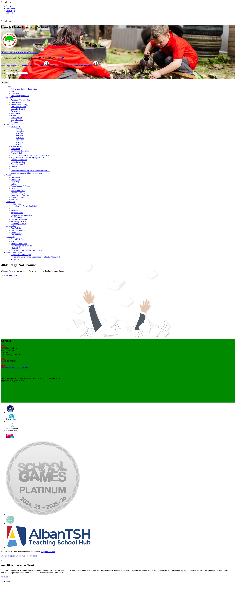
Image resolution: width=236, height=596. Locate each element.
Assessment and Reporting (21, 164)
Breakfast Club (16, 199)
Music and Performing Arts (21, 215)
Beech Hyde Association (20, 239)
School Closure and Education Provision (26, 173)
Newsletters (10, 8)
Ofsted (13, 91)
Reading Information (19, 160)
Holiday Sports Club (19, 244)
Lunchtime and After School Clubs (24, 206)
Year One (19, 133)
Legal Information (48, 552)
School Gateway (17, 197)
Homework (15, 166)
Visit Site (4, 577)
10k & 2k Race (17, 248)
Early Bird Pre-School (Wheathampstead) (27, 250)
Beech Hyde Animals (19, 219)
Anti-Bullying (16, 228)
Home (8, 87)
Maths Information (18, 162)
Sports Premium (17, 120)
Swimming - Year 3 (18, 224)
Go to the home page (9, 275)
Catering (14, 188)
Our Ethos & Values (18, 107)
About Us (10, 98)
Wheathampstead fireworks (21, 246)
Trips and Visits (17, 213)
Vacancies (15, 259)
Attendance (15, 180)
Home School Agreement (20, 195)
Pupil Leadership (17, 217)
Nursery (19, 129)
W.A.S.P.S (15, 241)
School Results (16, 146)
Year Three (20, 138)
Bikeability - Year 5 (18, 221)
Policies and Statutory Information (24, 89)
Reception (20, 131)
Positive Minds (16, 153)
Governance (15, 111)
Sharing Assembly (18, 193)
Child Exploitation (18, 230)
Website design (7, 556)
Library (14, 168)
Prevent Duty (16, 235)
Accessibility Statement (20, 96)
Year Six (19, 144)
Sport (13, 208)
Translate (24, 75)
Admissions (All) (17, 102)
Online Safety (16, 233)
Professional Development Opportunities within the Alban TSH (35, 257)
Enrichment (10, 202)
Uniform (14, 184)
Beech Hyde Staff (18, 109)
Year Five (19, 142)
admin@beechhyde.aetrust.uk (16, 368)
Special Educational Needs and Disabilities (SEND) (31, 155)
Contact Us (15, 93)
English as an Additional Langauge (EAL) (27, 157)
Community (10, 237)
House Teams (16, 204)
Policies (9, 6)
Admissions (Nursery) (19, 104)
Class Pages (10, 11)
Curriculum (15, 149)
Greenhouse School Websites (27, 556)
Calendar (9, 13)
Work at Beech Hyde (14, 252)
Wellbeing (15, 182)
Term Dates (15, 113)
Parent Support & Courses (21, 186)
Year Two (19, 135)
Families (9, 175)
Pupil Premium (16, 118)
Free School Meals (18, 191)
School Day (15, 115)
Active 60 (14, 210)
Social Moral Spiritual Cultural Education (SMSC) (30, 171)
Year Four (19, 140)
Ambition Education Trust (21, 100)
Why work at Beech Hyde (21, 255)
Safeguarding (11, 226)
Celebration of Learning (20, 151)
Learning (9, 124)
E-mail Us (61, 58)
